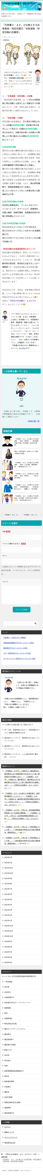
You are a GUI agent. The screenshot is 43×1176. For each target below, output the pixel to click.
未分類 (6, 1055)
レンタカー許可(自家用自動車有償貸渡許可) (20, 976)
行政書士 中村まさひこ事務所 (14, 637)
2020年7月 (8, 952)
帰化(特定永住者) (10, 1024)
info (21, 832)
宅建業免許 (8, 1018)
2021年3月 (8, 910)
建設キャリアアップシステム (14, 1029)
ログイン (7, 1127)
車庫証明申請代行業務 (12, 1102)
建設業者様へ (9, 1039)
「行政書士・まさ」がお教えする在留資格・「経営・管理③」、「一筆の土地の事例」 (26, 476)
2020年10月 (8, 936)
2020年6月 (8, 957)
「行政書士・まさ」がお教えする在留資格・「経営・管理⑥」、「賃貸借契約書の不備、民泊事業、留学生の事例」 (26, 442)
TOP (20, 1154)
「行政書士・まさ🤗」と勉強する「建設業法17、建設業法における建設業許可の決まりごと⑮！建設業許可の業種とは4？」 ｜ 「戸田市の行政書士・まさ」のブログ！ (22, 782)
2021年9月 (8, 878)
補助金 (6, 1092)
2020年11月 (8, 931)
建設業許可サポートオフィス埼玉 (15, 648)
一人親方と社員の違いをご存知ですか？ (18, 724)
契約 (6, 1013)
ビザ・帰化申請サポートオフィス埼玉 (17, 653)
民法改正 (7, 1060)
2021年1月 (8, 920)
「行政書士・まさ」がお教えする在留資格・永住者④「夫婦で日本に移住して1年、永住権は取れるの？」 (26, 498)
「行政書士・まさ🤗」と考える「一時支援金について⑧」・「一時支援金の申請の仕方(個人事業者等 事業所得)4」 (22, 829)
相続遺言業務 (9, 1081)
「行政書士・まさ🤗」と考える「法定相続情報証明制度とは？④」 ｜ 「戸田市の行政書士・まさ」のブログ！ (22, 816)
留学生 (6, 1076)
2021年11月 (8, 868)
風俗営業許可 (9, 1113)
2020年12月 (8, 926)
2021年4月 (8, 905)
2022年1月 (8, 863)
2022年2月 (8, 857)
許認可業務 (8, 1097)
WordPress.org (9, 1142)
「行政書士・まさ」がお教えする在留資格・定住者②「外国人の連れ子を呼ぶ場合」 (12, 515)
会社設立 (7, 992)
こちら (23, 348)
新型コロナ (8, 1050)
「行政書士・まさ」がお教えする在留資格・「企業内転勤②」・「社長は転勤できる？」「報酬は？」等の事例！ (26, 487)
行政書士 (7, 1087)
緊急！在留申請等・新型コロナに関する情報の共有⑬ (26, 452)
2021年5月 (8, 899)
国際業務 (6, 40)
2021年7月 (8, 889)
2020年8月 (8, 947)
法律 (6, 1066)
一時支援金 (8, 982)
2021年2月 (8, 915)
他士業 (6, 987)
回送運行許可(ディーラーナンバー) (17, 1003)
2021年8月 (8, 884)
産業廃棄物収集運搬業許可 (14, 1071)
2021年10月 (8, 873)
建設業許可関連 (10, 1045)
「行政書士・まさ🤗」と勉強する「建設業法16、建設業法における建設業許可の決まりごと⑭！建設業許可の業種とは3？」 (22, 773)
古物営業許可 (9, 997)
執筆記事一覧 (34, 421)
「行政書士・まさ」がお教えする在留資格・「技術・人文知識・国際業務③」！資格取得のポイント (26, 464)
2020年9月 (8, 941)
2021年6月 (8, 894)
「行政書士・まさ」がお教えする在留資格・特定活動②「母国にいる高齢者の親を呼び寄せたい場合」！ (32, 515)
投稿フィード (9, 1132)
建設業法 (7, 1034)
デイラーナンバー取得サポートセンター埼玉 (19, 659)
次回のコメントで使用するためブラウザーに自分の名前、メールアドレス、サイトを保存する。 (21, 570)
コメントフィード (10, 1137)
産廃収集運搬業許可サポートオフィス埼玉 (18, 643)
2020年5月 (8, 962)
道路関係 (7, 1108)
